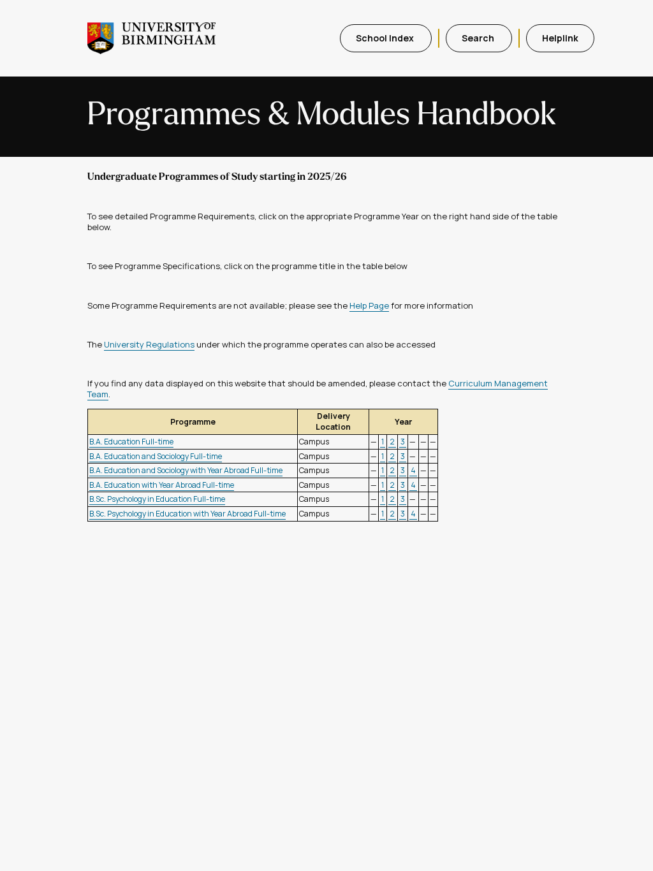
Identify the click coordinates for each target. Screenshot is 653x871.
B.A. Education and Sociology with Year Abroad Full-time (185, 470)
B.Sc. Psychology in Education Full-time (157, 499)
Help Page (369, 305)
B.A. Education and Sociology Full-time (155, 456)
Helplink (560, 38)
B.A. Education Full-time (131, 441)
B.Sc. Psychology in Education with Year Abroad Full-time (187, 513)
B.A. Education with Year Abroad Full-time (161, 484)
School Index (386, 38)
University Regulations (149, 344)
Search (479, 38)
